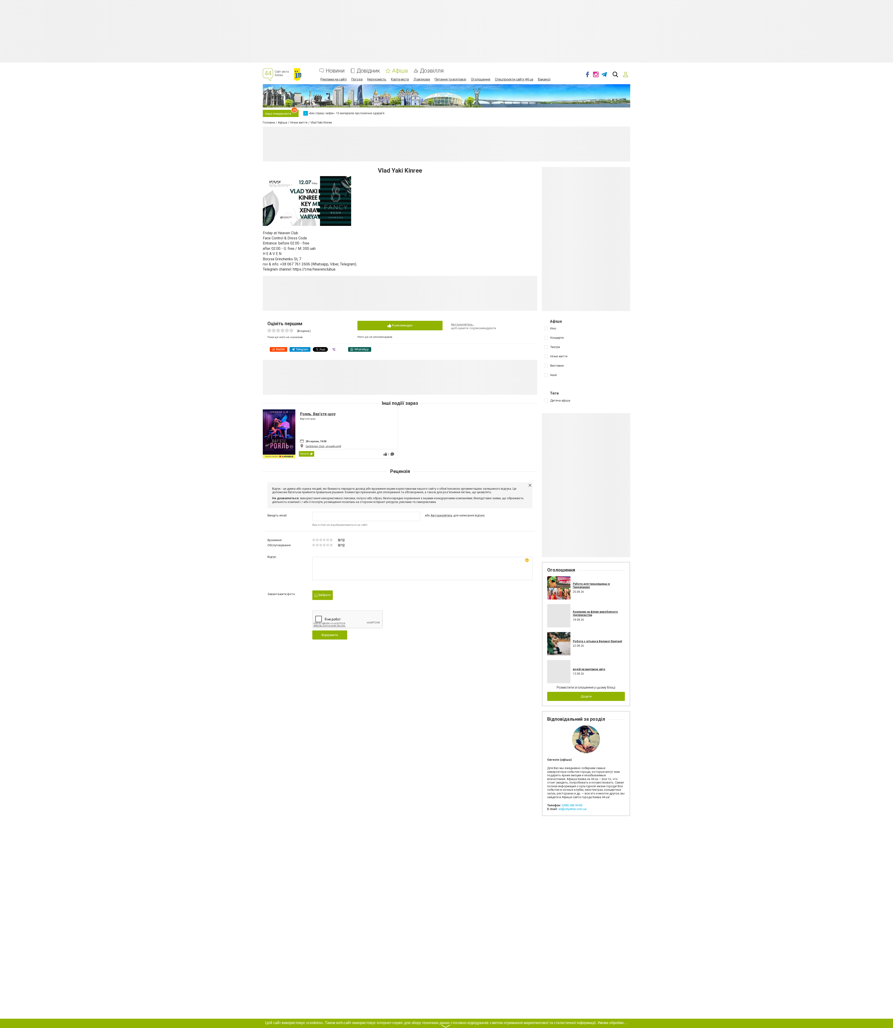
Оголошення (480, 79)
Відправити (330, 635)
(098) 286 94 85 (572, 805)
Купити (304, 453)
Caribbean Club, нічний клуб (323, 446)
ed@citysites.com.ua (572, 809)
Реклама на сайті (333, 79)
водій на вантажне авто (589, 669)
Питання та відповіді (450, 79)
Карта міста (400, 79)
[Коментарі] (392, 454)
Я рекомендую (402, 325)
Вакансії (544, 79)
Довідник (368, 71)
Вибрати (324, 595)
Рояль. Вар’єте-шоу (318, 414)
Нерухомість (376, 79)
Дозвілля (432, 71)
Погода (357, 79)
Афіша (400, 71)
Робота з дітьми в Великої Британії (597, 641)
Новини (335, 71)
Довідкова (421, 79)
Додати (586, 696)
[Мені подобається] (385, 454)
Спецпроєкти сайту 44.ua (514, 79)
